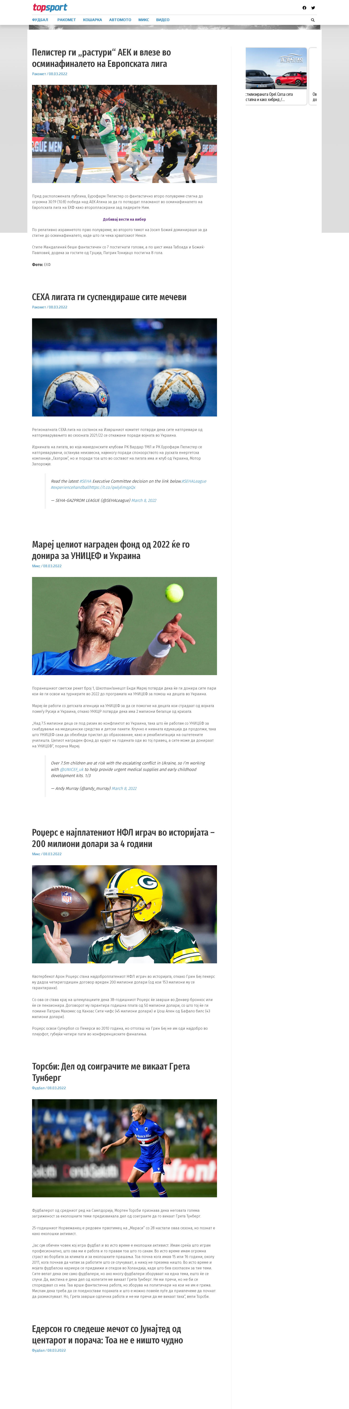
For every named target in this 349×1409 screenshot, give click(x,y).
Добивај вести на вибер (124, 219)
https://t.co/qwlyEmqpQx (112, 487)
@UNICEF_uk (71, 769)
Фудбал (38, 1088)
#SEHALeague (194, 481)
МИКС (143, 20)
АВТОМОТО (120, 20)
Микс (36, 566)
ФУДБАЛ (40, 20)
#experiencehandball (70, 487)
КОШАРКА (92, 20)
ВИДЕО (163, 20)
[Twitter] (313, 8)
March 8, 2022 (143, 500)
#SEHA (85, 481)
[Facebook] (304, 8)
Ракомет (39, 74)
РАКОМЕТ (66, 20)
